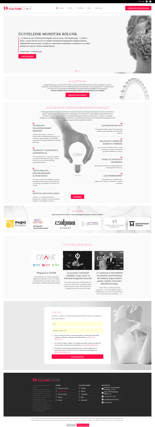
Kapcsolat (98, 8)
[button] (11, 44)
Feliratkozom (77, 357)
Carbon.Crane (62, 394)
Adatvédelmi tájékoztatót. (91, 345)
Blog (89, 8)
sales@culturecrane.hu (111, 399)
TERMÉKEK (77, 197)
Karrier (60, 400)
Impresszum (108, 402)
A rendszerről (27, 56)
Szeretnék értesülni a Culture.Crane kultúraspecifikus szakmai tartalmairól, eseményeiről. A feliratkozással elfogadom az (77, 344)
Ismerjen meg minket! (77, 95)
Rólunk (70, 8)
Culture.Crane (62, 391)
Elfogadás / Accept (83, 425)
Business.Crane (63, 388)
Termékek (80, 8)
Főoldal (61, 8)
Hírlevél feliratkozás (139, 8)
